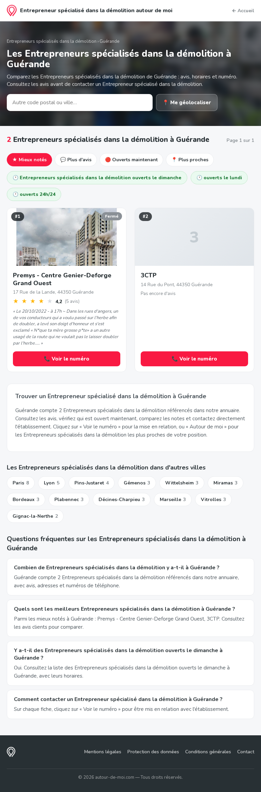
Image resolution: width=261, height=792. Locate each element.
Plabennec (69, 499)
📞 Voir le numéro (66, 358)
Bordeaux (26, 499)
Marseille (173, 499)
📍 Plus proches (189, 159)
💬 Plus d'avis (75, 159)
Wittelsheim (181, 483)
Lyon (51, 483)
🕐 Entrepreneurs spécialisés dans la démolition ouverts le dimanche (97, 177)
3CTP (149, 275)
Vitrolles (213, 499)
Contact (245, 752)
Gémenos (137, 483)
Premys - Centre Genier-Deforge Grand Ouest (62, 279)
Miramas (225, 483)
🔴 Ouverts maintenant (131, 159)
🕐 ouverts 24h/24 (34, 194)
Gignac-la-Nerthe (35, 516)
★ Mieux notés (29, 159)
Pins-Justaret (91, 483)
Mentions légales (102, 752)
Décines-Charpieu (122, 499)
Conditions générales (208, 752)
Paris (21, 483)
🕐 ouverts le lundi (219, 177)
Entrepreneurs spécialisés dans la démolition (52, 41)
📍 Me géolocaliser (186, 102)
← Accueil (243, 10)
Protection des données (153, 752)
